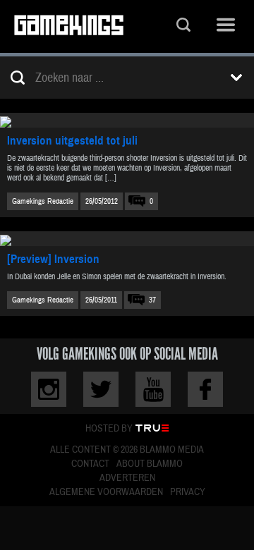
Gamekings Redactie (42, 201)
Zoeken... (183, 26)
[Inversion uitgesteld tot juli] (127, 120)
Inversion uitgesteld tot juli (72, 140)
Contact (90, 464)
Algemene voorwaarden (106, 492)
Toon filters (236, 77)
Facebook (205, 389)
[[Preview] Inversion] (127, 238)
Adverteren (127, 478)
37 (152, 300)
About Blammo (149, 464)
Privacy (187, 492)
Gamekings (68, 26)
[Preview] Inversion (53, 259)
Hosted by (109, 428)
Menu (226, 26)
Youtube (153, 389)
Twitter (101, 389)
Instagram (48, 389)
